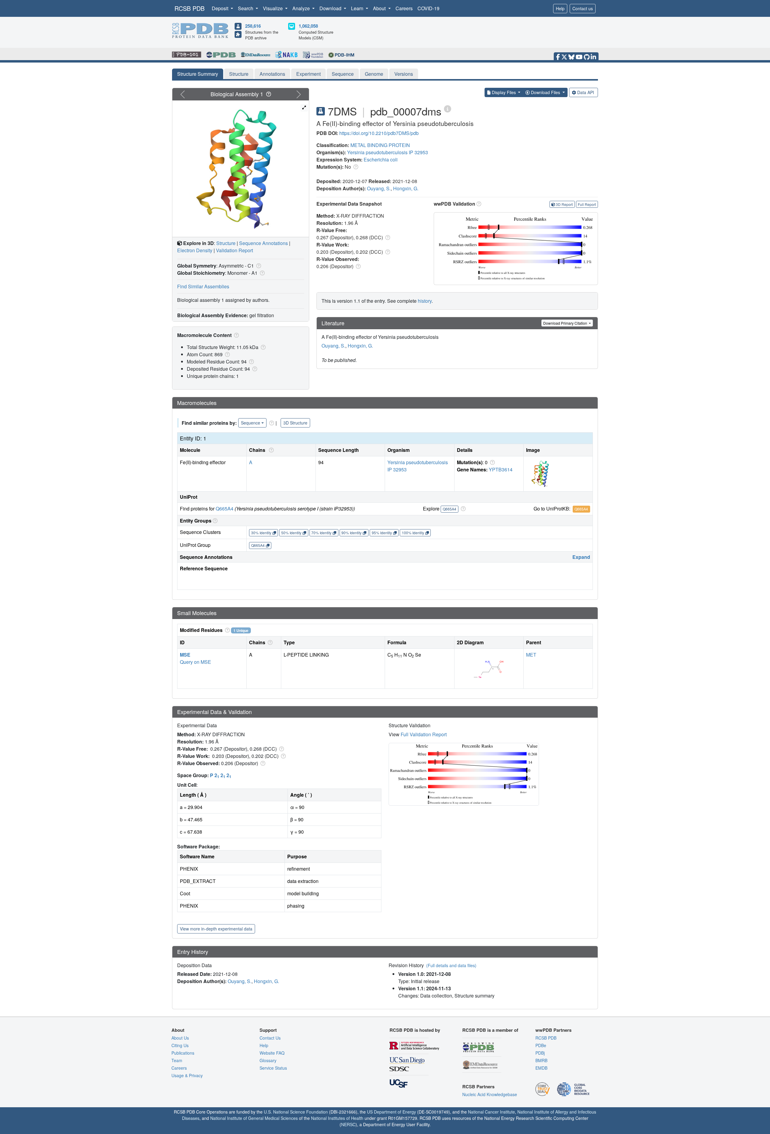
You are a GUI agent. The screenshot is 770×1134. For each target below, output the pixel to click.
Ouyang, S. (379, 188)
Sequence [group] (250, 423)
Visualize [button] (273, 8)
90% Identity (351, 532)
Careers (404, 8)
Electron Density (194, 250)
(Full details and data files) (451, 965)
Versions (403, 73)
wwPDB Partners (553, 1030)
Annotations (272, 73)
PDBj (540, 1053)
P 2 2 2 (220, 775)
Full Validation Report (424, 734)
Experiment (308, 73)
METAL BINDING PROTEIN (380, 145)
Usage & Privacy (187, 1075)
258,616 (253, 26)
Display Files (504, 92)
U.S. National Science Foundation (296, 1112)
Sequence (343, 73)
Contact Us (270, 1038)
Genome (374, 73)
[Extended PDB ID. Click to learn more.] (447, 108)
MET (531, 654)
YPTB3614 (501, 469)
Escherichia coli (381, 159)
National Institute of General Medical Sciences (254, 1118)
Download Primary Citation (565, 323)
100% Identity (413, 532)
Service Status (273, 1068)
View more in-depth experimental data (216, 929)
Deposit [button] (220, 8)
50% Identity (291, 532)
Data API (585, 92)
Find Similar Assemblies (203, 286)
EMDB (541, 1068)
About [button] (380, 8)
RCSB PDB (189, 8)
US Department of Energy (391, 1112)
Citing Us (180, 1045)
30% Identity (261, 532)
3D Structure (295, 423)
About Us (180, 1038)
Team (176, 1060)
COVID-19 (428, 8)
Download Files (545, 92)
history (425, 300)
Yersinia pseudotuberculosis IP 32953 (387, 152)
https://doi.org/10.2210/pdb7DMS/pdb (379, 133)
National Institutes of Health (337, 1118)
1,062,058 (308, 26)
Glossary (268, 1060)
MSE (185, 654)
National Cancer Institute (491, 1112)
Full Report (587, 204)
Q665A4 (224, 508)
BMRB (541, 1060)
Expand (581, 556)
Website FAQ (272, 1053)
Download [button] (331, 8)
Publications (182, 1053)
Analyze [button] (301, 8)
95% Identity (382, 532)
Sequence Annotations (263, 243)
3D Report (564, 204)
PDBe (540, 1045)
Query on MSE (195, 661)
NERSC (348, 1124)
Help (560, 8)
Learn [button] (358, 8)
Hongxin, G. (405, 188)
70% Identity (321, 532)
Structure (238, 73)
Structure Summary (197, 73)
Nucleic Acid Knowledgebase (489, 1094)
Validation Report (234, 250)
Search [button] (246, 8)
